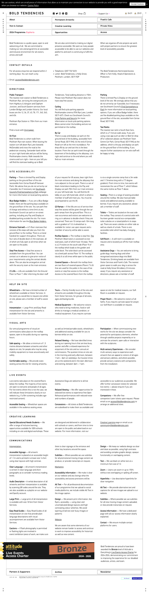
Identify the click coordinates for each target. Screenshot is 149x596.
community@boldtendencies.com (114, 425)
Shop (80, 14)
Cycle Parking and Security (66, 118)
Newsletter (105, 572)
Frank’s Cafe (106, 20)
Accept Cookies (137, 4)
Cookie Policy (33, 6)
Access (103, 32)
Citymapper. (29, 130)
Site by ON (13, 577)
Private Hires (106, 26)
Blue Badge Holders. (38, 221)
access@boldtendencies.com (123, 402)
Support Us (103, 14)
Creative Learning (107, 422)
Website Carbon (137, 578)
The (92, 236)
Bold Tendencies (26, 13)
